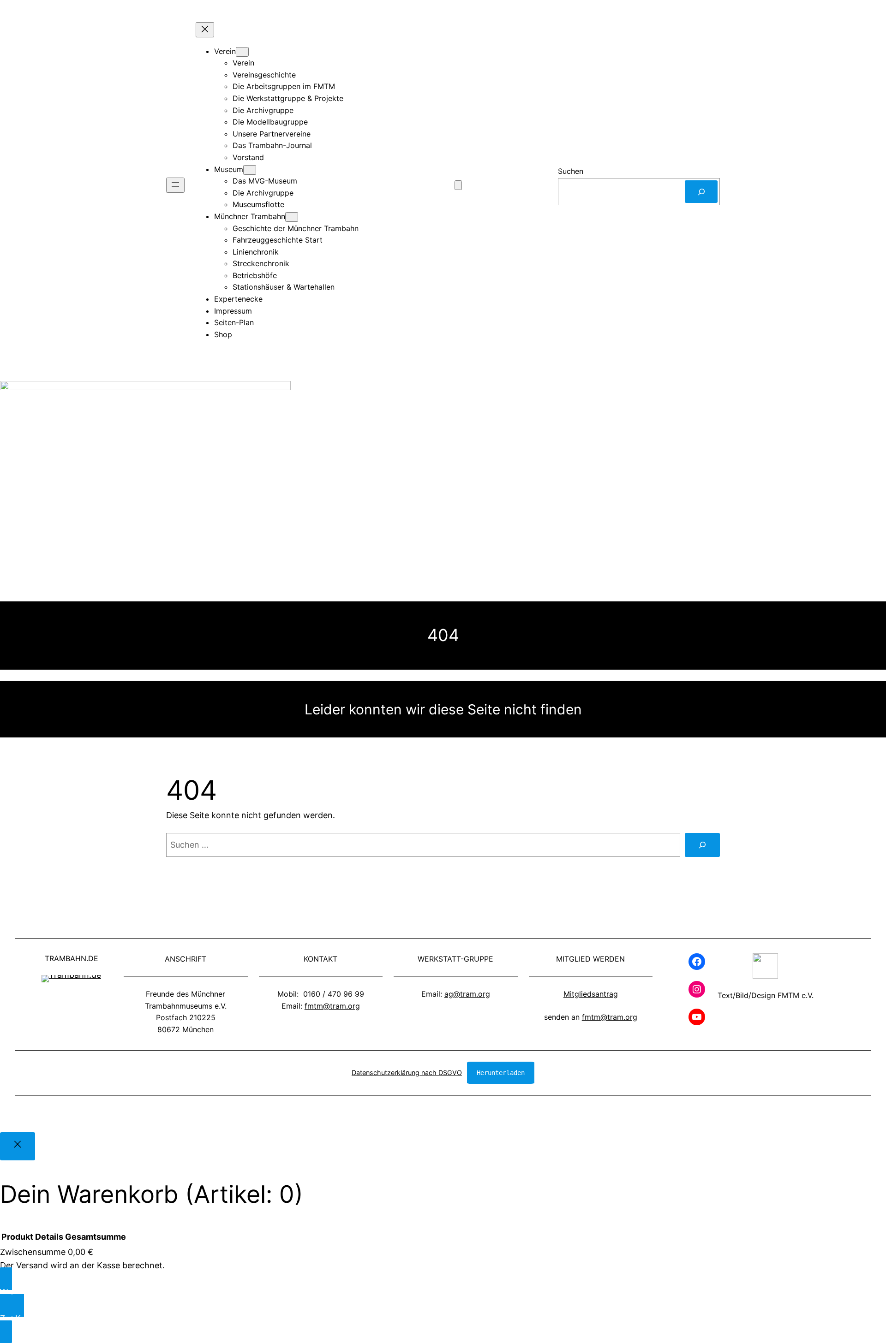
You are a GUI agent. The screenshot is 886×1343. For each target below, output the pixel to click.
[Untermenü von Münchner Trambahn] (291, 217)
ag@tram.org (467, 993)
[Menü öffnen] (175, 185)
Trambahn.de (71, 958)
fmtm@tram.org (332, 1005)
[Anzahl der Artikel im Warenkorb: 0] (458, 185)
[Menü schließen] (205, 29)
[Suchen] (701, 191)
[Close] (17, 1146)
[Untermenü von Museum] (249, 170)
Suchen (570, 171)
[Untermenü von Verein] (242, 52)
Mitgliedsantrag (590, 993)
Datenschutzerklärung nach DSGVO (407, 1072)
